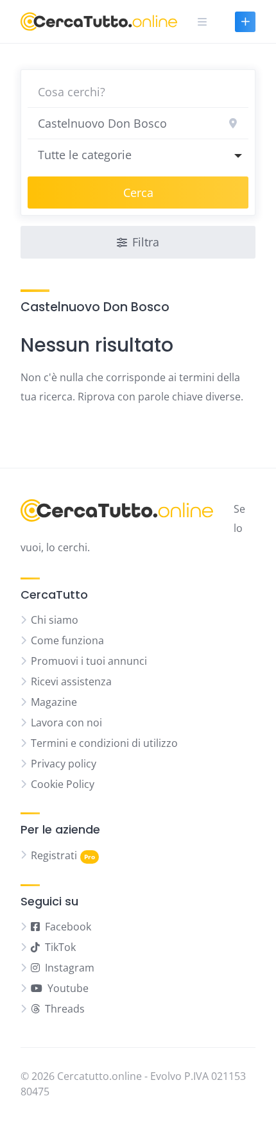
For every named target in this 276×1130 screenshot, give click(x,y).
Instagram (69, 968)
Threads (65, 1009)
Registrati (54, 855)
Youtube (68, 988)
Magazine (54, 702)
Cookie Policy (62, 784)
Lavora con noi (66, 722)
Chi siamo (54, 620)
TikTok (60, 947)
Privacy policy (63, 764)
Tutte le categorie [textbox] (85, 154)
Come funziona (67, 640)
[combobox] (138, 154)
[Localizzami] (233, 123)
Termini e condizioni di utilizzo (104, 743)
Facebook (68, 927)
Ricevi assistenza (71, 681)
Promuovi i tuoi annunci (89, 661)
